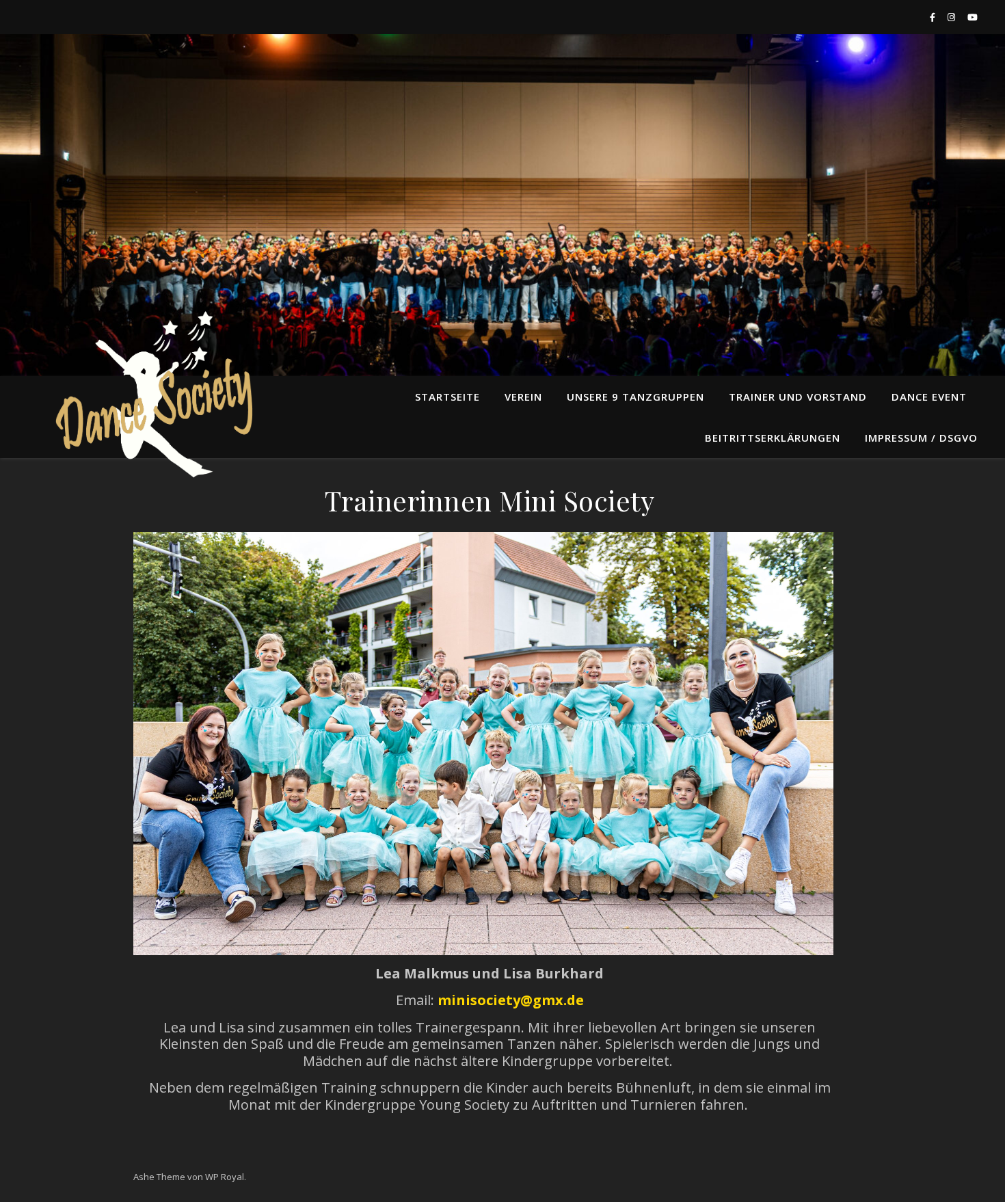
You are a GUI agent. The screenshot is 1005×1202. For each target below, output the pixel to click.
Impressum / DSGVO (921, 437)
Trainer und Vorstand (798, 396)
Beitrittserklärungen (772, 437)
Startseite (447, 396)
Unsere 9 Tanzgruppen (635, 396)
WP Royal (224, 1177)
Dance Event (929, 396)
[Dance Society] (150, 397)
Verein (523, 396)
